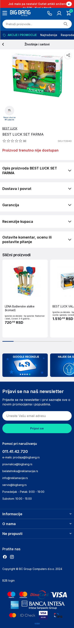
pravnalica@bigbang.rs (17, 464)
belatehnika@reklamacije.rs (20, 471)
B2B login (8, 580)
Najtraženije (48, 35)
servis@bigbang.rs (14, 484)
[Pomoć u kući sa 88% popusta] (9, 110)
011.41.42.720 (15, 451)
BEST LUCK (9, 128)
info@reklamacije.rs (15, 478)
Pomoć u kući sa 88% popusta (9, 119)
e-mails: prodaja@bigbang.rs (21, 457)
